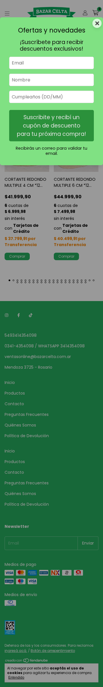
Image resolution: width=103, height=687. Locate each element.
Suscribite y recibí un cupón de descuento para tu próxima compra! (51, 125)
